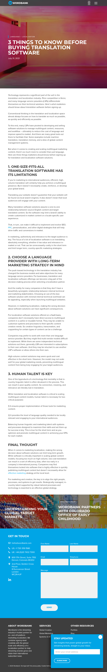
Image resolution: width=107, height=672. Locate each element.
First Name (45, 543)
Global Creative (45, 630)
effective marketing (17, 473)
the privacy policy (35, 666)
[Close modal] (100, 637)
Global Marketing (46, 633)
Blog (72, 633)
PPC (10, 227)
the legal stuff (25, 666)
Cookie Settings (46, 666)
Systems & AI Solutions (48, 636)
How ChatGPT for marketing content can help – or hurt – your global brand (87, 136)
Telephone (74, 557)
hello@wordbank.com (21, 543)
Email (43, 557)
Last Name (74, 543)
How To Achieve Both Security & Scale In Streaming (86, 113)
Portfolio (74, 630)
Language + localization (22, 37)
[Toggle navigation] (96, 3)
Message (44, 570)
